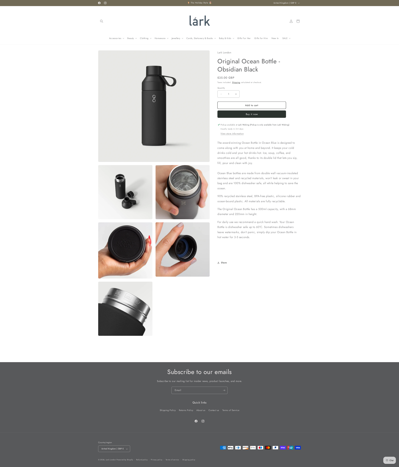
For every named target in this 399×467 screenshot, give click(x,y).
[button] (101, 21)
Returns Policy (186, 410)
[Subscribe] (224, 390)
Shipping (236, 82)
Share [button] (224, 262)
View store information (232, 133)
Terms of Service (230, 410)
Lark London (111, 460)
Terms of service (172, 459)
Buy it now (252, 114)
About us (200, 410)
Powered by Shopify (125, 460)
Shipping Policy (168, 410)
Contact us (214, 410)
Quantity (221, 87)
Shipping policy (188, 459)
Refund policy (142, 459)
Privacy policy (156, 459)
